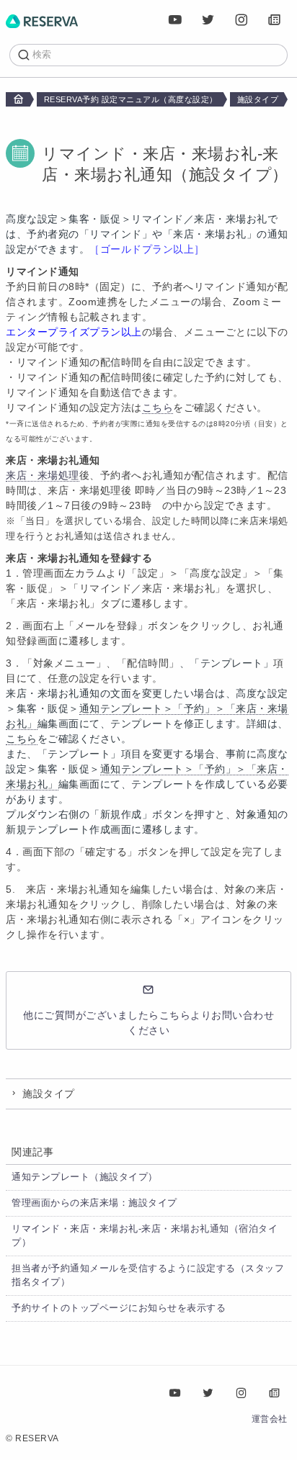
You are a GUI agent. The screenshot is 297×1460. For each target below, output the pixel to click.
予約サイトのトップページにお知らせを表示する (119, 1308)
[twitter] (208, 20)
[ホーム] (42, 20)
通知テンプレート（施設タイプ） (85, 1177)
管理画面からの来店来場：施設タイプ (94, 1203)
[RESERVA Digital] (275, 20)
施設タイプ (258, 99)
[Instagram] (241, 20)
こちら (158, 407)
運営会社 (270, 1419)
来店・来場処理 (42, 475)
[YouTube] (175, 20)
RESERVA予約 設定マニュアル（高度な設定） (131, 99)
